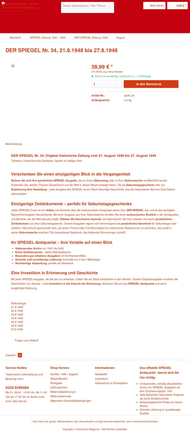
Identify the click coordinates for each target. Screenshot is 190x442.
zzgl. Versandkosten (113, 71)
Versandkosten (59, 378)
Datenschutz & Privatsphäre (111, 383)
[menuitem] (87, 7)
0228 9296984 (17, 387)
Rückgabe (56, 383)
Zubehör (13, 355)
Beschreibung (14, 144)
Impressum (101, 378)
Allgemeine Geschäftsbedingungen (70, 400)
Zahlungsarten (58, 387)
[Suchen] (110, 5)
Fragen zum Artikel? (26, 340)
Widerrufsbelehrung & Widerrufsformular (63, 394)
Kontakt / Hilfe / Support (64, 374)
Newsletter (101, 374)
